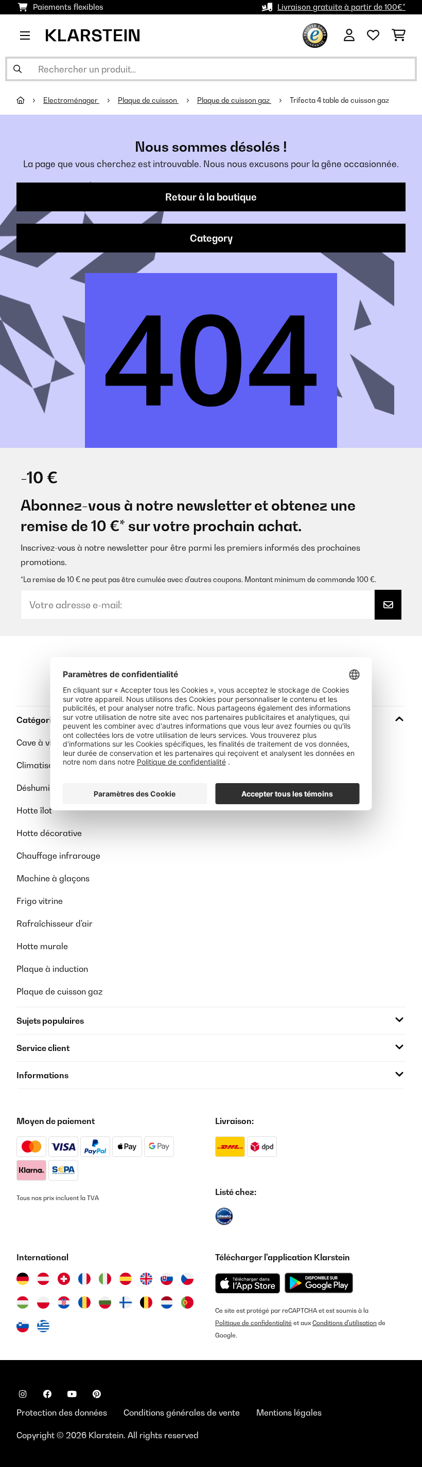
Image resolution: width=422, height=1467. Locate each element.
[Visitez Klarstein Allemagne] (22, 1279)
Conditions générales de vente (182, 1412)
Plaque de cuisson (148, 100)
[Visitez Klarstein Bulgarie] (105, 1302)
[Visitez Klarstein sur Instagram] (22, 1394)
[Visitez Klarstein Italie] (105, 1279)
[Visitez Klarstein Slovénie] (22, 1326)
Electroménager (71, 100)
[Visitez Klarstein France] (84, 1279)
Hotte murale (42, 946)
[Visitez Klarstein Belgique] (146, 1302)
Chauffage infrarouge (58, 855)
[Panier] (399, 35)
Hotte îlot (34, 810)
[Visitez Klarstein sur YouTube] (72, 1394)
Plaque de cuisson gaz (234, 100)
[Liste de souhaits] (373, 35)
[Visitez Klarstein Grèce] (43, 1326)
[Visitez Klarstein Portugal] (187, 1302)
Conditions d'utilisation (344, 1323)
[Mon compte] (349, 35)
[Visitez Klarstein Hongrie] (22, 1302)
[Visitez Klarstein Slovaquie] (167, 1279)
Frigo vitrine (39, 901)
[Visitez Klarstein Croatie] (64, 1302)
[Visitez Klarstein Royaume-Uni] (146, 1279)
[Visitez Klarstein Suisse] (64, 1279)
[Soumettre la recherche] (17, 69)
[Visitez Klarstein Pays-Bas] (167, 1302)
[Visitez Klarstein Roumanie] (84, 1302)
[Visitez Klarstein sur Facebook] (47, 1394)
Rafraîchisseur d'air (54, 923)
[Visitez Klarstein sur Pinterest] (97, 1394)
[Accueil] (29, 100)
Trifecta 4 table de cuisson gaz (339, 100)
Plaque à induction (52, 969)
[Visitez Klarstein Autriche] (43, 1279)
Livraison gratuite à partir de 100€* (341, 7)
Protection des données (61, 1412)
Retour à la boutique (211, 197)
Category (211, 238)
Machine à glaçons (53, 878)
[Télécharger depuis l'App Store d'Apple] (247, 1283)
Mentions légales (289, 1412)
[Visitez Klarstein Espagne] (125, 1279)
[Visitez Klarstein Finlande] (125, 1302)
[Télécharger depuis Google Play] (318, 1283)
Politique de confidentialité (253, 1323)
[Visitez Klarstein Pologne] (43, 1302)
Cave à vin (36, 742)
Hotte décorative (49, 833)
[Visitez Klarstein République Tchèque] (187, 1279)
